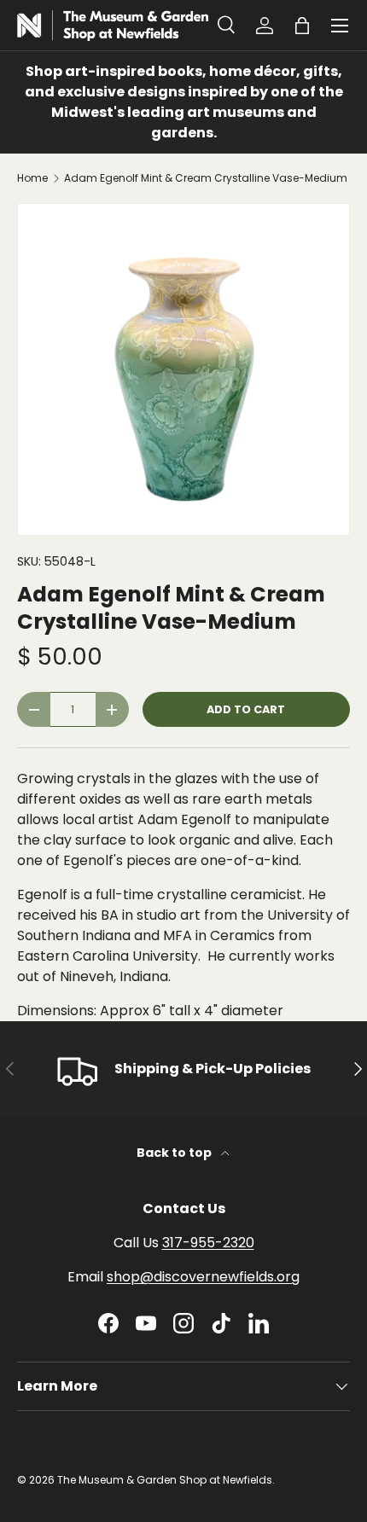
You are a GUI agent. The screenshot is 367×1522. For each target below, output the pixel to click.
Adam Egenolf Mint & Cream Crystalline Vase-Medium (205, 178)
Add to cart (246, 709)
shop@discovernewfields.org (203, 1277)
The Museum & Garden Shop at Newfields (164, 1480)
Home (32, 178)
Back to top (175, 1152)
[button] (302, 25)
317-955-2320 (208, 1242)
